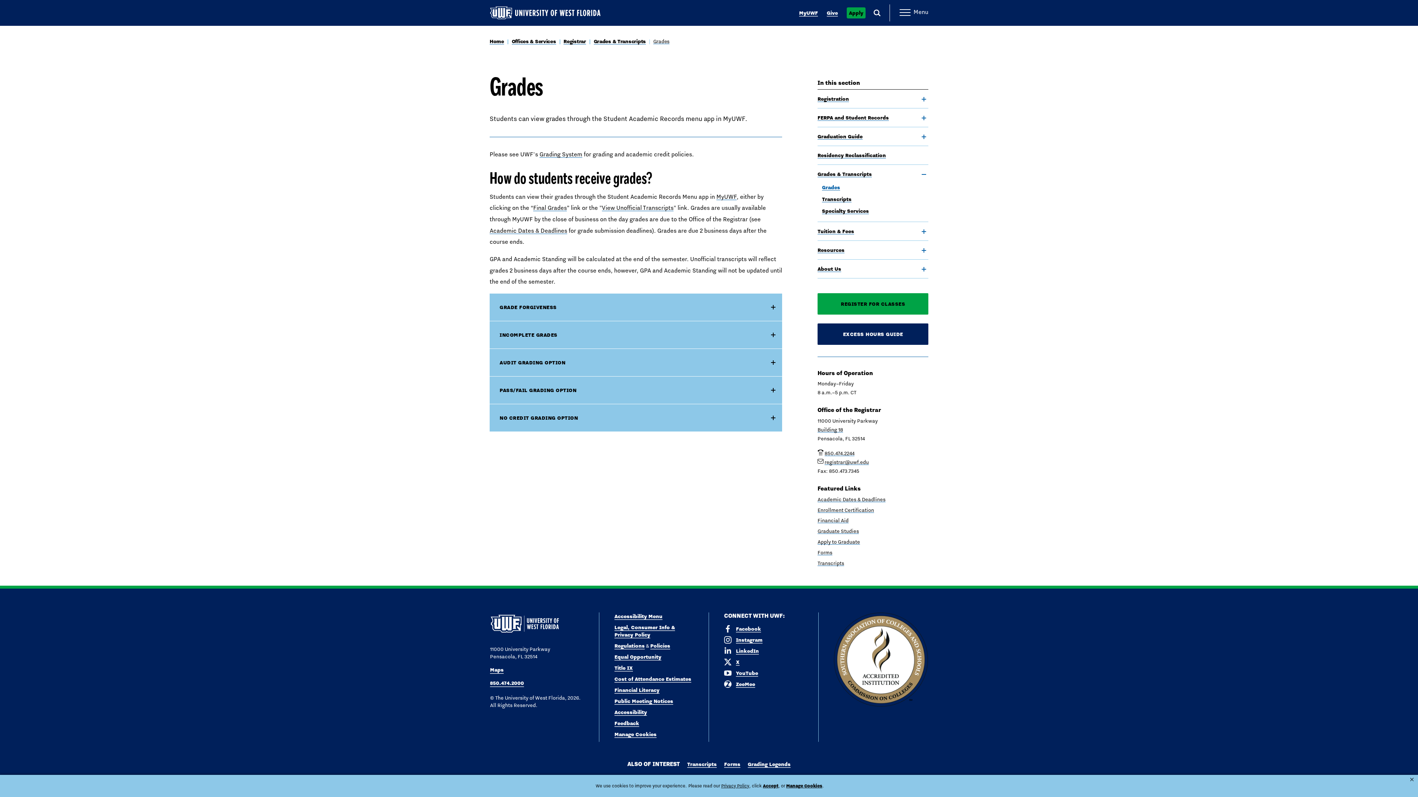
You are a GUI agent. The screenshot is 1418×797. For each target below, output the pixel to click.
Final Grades (550, 207)
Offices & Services (534, 41)
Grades (661, 41)
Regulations (629, 645)
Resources (831, 250)
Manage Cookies (635, 734)
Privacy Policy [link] (735, 786)
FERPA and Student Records (853, 117)
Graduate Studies (838, 531)
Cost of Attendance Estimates (652, 679)
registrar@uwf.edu (847, 462)
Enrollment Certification (846, 510)
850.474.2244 (839, 453)
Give (832, 13)
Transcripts (837, 199)
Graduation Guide (840, 136)
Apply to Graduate (839, 542)
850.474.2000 (507, 683)
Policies (660, 645)
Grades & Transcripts (620, 41)
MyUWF (808, 13)
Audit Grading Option (532, 362)
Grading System (561, 154)
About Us (829, 269)
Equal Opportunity (637, 657)
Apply (856, 13)
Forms (825, 552)
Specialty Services (845, 211)
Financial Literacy (637, 690)
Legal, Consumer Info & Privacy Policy (644, 631)
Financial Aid (833, 520)
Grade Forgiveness (528, 307)
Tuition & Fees (836, 231)
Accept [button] (770, 786)
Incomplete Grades (529, 335)
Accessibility (630, 712)
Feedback (626, 723)
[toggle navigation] (924, 99)
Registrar (575, 41)
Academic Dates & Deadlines (528, 230)
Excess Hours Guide (873, 334)
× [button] (1412, 779)
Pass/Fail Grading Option (538, 390)
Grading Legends (769, 764)
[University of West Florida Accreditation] (881, 660)
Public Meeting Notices (643, 701)
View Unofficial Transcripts (638, 207)
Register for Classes (873, 304)
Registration (833, 99)
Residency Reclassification (852, 155)
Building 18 (830, 430)
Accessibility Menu (638, 616)
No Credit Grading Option (539, 418)
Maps (497, 669)
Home (497, 41)
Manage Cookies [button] (804, 786)
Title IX (623, 668)
